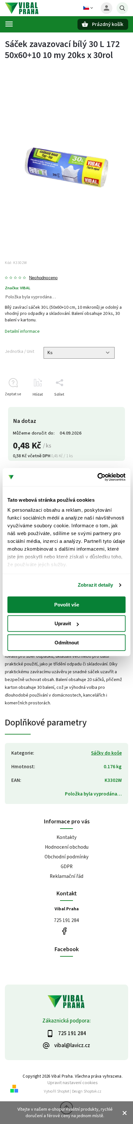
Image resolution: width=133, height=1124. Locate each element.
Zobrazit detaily (95, 585)
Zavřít (108, 406)
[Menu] (9, 24)
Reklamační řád (66, 876)
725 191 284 (66, 920)
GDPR (67, 866)
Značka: (17, 288)
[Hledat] (122, 8)
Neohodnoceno (43, 278)
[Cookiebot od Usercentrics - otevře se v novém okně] (97, 477)
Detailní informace (22, 331)
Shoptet (63, 1091)
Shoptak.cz (92, 1091)
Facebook (64, 931)
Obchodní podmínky (66, 856)
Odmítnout (67, 642)
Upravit (63, 623)
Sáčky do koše (106, 753)
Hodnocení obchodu (66, 847)
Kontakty (66, 837)
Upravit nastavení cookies (72, 1082)
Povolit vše (66, 604)
